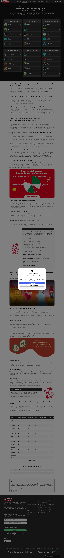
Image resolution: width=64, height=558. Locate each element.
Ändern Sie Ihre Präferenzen (32, 285)
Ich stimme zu (32, 283)
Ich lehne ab (32, 287)
